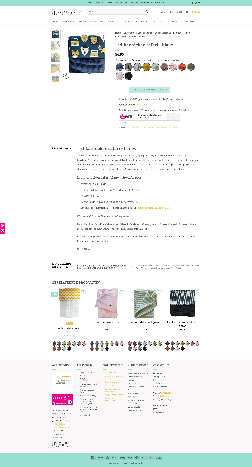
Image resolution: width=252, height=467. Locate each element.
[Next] (107, 55)
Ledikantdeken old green (145, 322)
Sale (186, 21)
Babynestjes (110, 373)
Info (192, 21)
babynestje (66, 421)
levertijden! (85, 381)
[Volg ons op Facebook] (193, 3)
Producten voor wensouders (112, 400)
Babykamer (114, 21)
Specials (176, 21)
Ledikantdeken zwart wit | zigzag (182, 324)
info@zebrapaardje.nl (164, 400)
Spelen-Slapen (142, 21)
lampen (118, 164)
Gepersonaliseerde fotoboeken (113, 378)
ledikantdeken (58, 424)
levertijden (141, 105)
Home (55, 21)
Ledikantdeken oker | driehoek (69, 330)
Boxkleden (109, 386)
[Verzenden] (146, 11)
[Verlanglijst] (187, 12)
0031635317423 (162, 396)
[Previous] (66, 55)
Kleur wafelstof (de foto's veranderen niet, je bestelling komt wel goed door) (148, 60)
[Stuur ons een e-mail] (199, 3)
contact (146, 169)
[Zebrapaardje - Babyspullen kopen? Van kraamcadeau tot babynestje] (67, 12)
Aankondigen (161, 21)
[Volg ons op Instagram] (196, 3)
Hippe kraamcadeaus (114, 395)
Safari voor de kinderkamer (168, 127)
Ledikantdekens (112, 382)
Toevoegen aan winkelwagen (149, 90)
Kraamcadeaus (67, 21)
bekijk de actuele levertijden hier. (154, 207)
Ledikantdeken (145, 33)
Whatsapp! (166, 393)
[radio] (120, 67)
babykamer (94, 169)
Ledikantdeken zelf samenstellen (171, 33)
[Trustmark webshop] (149, 117)
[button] (171, 11)
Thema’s (127, 21)
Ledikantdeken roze (107, 322)
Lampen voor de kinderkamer (112, 390)
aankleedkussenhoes (61, 428)
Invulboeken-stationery (92, 21)
